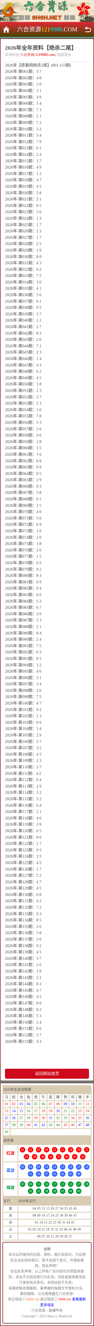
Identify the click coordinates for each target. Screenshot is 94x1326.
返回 (87, 29)
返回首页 (6, 29)
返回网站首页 (47, 1073)
